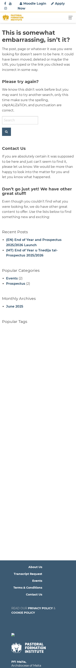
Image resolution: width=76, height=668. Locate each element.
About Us (35, 567)
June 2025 (14, 306)
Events (12, 278)
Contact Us (34, 594)
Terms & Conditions (27, 587)
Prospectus (15, 284)
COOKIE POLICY (23, 612)
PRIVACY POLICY (40, 608)
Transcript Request (28, 574)
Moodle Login (34, 3)
